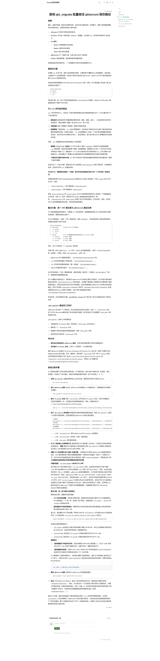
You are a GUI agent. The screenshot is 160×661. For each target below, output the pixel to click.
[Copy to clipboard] (110, 88)
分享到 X (109, 607)
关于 (99, 2)
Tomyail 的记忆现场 (53, 2)
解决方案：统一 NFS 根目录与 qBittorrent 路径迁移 (125, 20)
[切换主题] (112, 2)
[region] (81, 407)
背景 (119, 12)
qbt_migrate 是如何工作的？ (125, 23)
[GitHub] (107, 2)
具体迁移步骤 (121, 26)
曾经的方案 (121, 14)
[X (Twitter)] (109, 2)
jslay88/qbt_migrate (76, 297)
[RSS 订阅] (104, 2)
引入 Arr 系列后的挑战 (123, 17)
